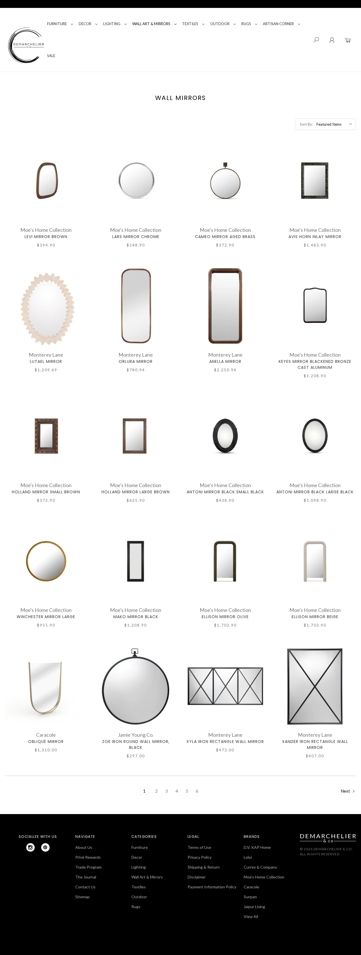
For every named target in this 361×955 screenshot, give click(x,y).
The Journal (85, 877)
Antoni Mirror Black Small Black (225, 492)
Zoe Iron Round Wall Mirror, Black (136, 744)
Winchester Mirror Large (46, 617)
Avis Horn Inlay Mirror (315, 236)
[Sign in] (332, 40)
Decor (85, 23)
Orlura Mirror (136, 361)
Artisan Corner (278, 23)
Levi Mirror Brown (46, 236)
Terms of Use (199, 847)
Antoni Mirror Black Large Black (315, 492)
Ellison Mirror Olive (225, 617)
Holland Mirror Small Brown (46, 492)
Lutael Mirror (46, 361)
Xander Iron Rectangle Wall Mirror (315, 744)
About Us (83, 847)
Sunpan (250, 896)
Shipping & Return (204, 867)
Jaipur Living (254, 906)
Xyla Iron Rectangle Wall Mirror (225, 741)
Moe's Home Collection (264, 877)
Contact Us (85, 886)
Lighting (111, 23)
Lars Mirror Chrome (135, 236)
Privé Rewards (88, 857)
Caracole (251, 886)
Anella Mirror (225, 361)
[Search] (316, 40)
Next (346, 790)
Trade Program (88, 867)
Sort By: (306, 124)
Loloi (248, 857)
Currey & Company (260, 867)
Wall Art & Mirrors (151, 23)
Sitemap (82, 896)
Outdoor (220, 23)
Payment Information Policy (212, 886)
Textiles (190, 23)
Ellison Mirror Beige (315, 617)
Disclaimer (197, 877)
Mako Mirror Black (135, 617)
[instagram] (30, 847)
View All (251, 916)
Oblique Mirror (46, 741)
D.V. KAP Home (257, 847)
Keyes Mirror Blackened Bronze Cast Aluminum (315, 364)
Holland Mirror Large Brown (136, 492)
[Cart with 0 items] (348, 40)
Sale (51, 55)
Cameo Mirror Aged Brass (225, 236)
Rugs (246, 23)
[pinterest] (45, 847)
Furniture (57, 23)
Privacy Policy (200, 857)
